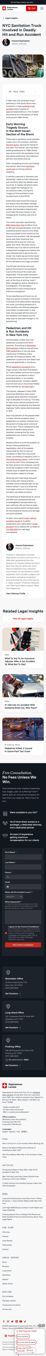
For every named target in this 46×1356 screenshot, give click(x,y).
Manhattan (6, 1275)
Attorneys (6, 1232)
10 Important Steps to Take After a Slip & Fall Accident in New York (19, 1171)
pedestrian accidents (21, 367)
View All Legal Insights (23, 619)
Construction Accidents (11, 1305)
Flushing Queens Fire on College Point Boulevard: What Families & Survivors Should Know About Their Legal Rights (22, 1216)
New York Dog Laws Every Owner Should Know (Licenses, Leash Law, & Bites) (20, 1178)
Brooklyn (5, 1266)
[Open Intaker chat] (18, 1355)
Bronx (4, 1262)
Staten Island (7, 1284)
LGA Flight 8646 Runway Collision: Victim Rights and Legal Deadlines (22, 1209)
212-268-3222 (12, 529)
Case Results (7, 1241)
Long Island (6, 1271)
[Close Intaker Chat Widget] (43, 1325)
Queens (5, 1279)
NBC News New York (15, 225)
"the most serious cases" (17, 459)
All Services (7, 1309)
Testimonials (7, 1245)
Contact (5, 1249)
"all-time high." (27, 386)
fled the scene (12, 145)
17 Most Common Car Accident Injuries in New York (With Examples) (22, 1184)
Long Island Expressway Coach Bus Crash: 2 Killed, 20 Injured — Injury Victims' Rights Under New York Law (22, 1200)
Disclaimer (29, 1328)
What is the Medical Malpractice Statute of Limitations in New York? (19, 1149)
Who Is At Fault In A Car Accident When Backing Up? (23, 1143)
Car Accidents (7, 1296)
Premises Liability (9, 1301)
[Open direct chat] (40, 1325)
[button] (41, 8)
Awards (5, 1236)
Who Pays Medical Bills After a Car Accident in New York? (22, 1156)
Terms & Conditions (15, 1328)
